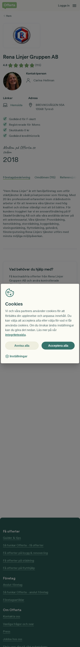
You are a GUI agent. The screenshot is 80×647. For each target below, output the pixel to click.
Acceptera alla (58, 345)
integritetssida (15, 334)
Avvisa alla (21, 345)
